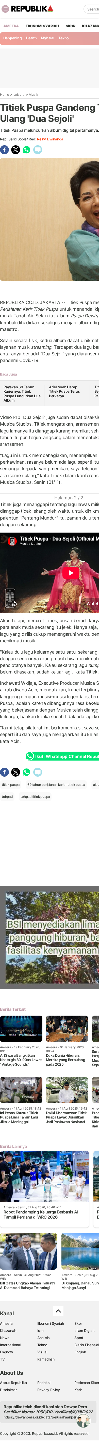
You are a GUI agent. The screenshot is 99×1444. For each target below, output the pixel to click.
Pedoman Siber (86, 1382)
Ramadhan (46, 1359)
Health (31, 38)
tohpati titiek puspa (35, 797)
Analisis (43, 1337)
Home (4, 94)
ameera (11, 26)
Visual (42, 1352)
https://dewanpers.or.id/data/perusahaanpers (41, 1417)
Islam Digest (84, 1330)
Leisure (19, 94)
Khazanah (8, 1330)
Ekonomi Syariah (42, 26)
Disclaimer (8, 1390)
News (4, 1337)
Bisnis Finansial (86, 1345)
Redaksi (44, 1382)
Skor (78, 1323)
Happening (12, 38)
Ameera (6, 1323)
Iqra (40, 1330)
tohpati (7, 797)
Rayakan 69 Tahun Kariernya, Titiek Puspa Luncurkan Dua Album (22, 394)
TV (2, 1359)
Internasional (10, 1345)
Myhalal (47, 38)
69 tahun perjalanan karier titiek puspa (56, 785)
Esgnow (6, 1352)
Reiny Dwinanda (50, 139)
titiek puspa (10, 785)
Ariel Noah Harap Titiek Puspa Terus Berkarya (64, 391)
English (80, 1352)
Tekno (63, 38)
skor (70, 26)
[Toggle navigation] (5, 9)
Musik (33, 94)
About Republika (13, 1382)
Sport (78, 1337)
